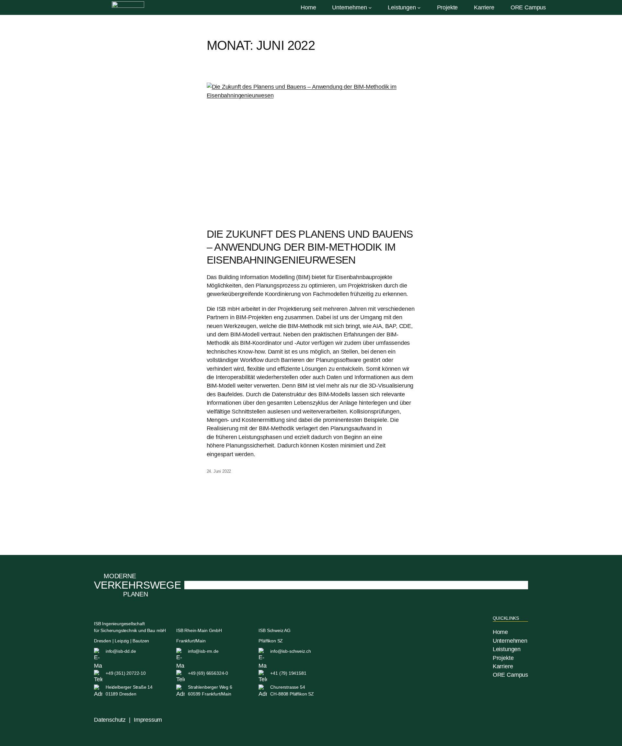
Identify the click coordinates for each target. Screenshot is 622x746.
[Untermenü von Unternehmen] (370, 7)
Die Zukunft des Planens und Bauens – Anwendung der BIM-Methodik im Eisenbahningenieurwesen (310, 247)
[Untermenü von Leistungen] (419, 7)
